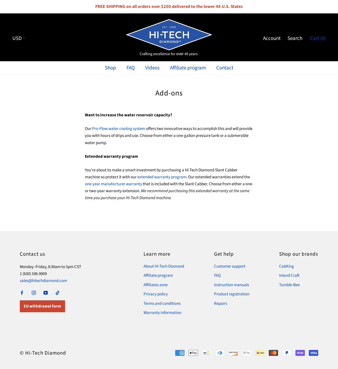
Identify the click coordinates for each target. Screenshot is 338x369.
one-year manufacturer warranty (113, 184)
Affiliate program (188, 67)
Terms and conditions (162, 304)
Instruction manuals (231, 285)
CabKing (286, 266)
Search (295, 38)
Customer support (229, 266)
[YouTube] (46, 292)
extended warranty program (161, 177)
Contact (224, 67)
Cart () (318, 38)
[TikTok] (57, 292)
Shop (110, 67)
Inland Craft (289, 275)
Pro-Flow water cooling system (118, 129)
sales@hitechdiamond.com (43, 281)
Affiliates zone (156, 285)
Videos (152, 67)
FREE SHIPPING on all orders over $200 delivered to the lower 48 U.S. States (169, 6)
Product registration (231, 294)
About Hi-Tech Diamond (164, 266)
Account (272, 38)
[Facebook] (22, 292)
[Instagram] (34, 292)
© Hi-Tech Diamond (43, 353)
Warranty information (162, 313)
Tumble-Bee (289, 285)
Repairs (220, 304)
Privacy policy (156, 294)
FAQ (130, 67)
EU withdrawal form (42, 306)
